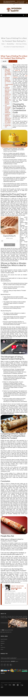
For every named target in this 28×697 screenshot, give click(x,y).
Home (3, 44)
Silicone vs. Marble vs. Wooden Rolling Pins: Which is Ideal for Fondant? (8, 100)
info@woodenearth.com (6, 632)
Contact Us (3, 647)
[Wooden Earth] (14, 10)
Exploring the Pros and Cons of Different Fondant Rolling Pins (8, 91)
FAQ (1, 645)
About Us (2, 641)
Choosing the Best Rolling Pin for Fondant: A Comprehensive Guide (9, 81)
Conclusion (7, 124)
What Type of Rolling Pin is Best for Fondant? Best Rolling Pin (14, 57)
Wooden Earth (10, 682)
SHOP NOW (21, 2)
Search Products (4, 639)
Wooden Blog (10, 44)
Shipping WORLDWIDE (7, 630)
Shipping (2, 643)
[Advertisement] (14, 28)
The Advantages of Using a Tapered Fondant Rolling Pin (8, 109)
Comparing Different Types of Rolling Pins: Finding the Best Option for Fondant (8, 118)
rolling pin (17, 70)
